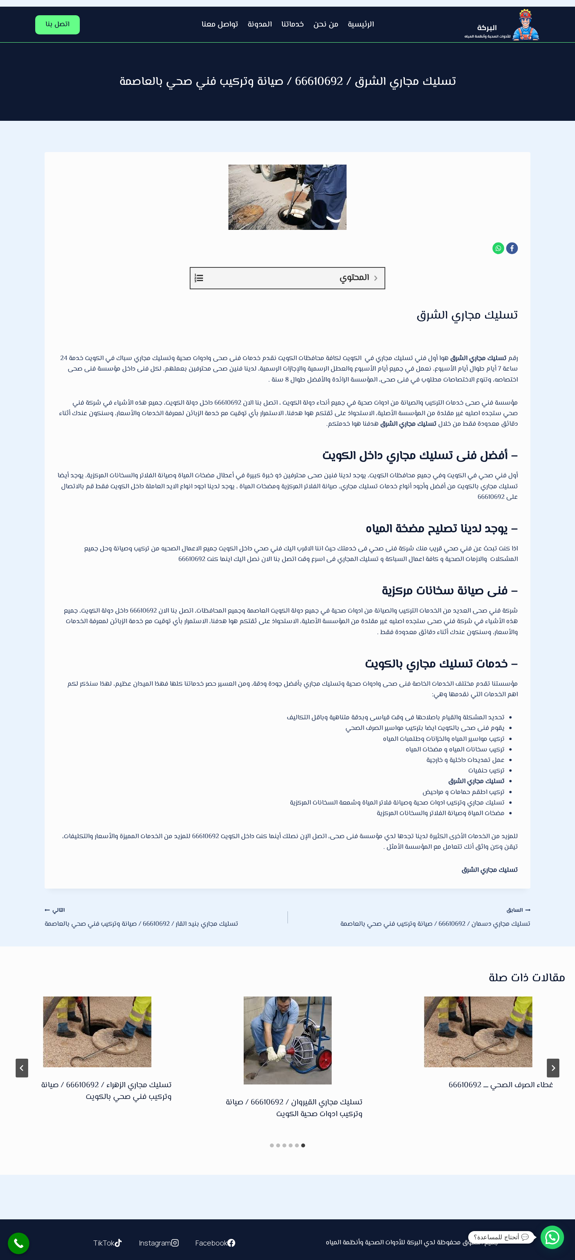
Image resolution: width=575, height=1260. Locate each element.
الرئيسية (361, 25)
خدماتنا (292, 25)
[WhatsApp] (498, 248)
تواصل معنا (219, 25)
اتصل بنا (57, 24)
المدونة (260, 25)
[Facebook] (512, 248)
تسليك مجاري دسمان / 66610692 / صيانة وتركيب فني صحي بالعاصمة (435, 917)
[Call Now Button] (18, 1243)
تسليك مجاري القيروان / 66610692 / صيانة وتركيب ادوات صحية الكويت (294, 1108)
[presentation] (478, 1032)
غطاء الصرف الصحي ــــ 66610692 (501, 1085)
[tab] (303, 1145)
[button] (552, 1237)
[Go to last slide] (553, 1068)
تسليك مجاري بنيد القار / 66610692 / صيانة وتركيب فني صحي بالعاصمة (141, 917)
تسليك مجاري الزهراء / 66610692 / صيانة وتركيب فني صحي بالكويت (106, 1091)
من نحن (325, 25)
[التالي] (22, 1068)
